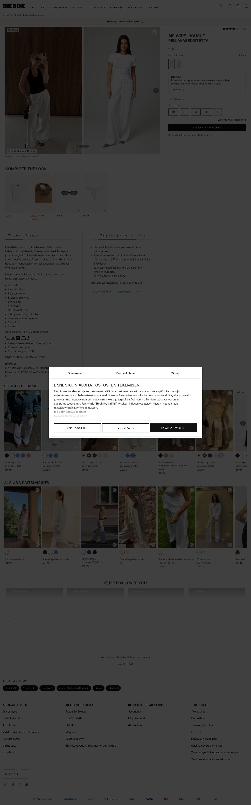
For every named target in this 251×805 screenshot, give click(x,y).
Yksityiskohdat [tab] (125, 373)
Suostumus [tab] (75, 373)
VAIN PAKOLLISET (77, 427)
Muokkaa (123, 427)
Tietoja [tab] (175, 373)
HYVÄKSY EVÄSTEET (173, 427)
